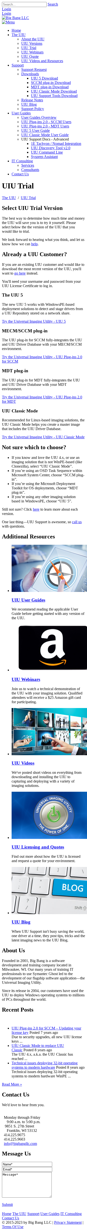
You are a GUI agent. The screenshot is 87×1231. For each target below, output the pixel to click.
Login (6, 9)
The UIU (19, 1214)
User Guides (49, 1214)
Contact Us (10, 1218)
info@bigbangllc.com (20, 1143)
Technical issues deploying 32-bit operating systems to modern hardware (45, 1065)
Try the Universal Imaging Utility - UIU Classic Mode (43, 437)
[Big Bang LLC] (15, 18)
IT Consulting (71, 1214)
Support (33, 1214)
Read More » (12, 1084)
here (36, 509)
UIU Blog (21, 922)
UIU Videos (23, 763)
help (34, 244)
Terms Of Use (12, 1227)
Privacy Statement (68, 1222)
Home (6, 1214)
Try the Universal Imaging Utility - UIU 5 (34, 321)
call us (77, 522)
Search (53, 4)
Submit (7, 1204)
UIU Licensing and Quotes (38, 847)
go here (20, 273)
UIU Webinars (26, 679)
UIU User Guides (28, 600)
